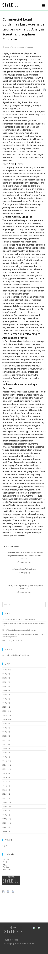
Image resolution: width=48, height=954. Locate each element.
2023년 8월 (6, 678)
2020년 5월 (6, 815)
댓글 (5, 867)
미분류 (30, 47)
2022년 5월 (6, 740)
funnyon (6, 47)
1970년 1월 (6, 831)
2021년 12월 (6, 761)
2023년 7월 (6, 682)
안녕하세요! (24, 655)
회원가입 (5, 859)
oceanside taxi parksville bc (16, 145)
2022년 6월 (6, 736)
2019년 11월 (6, 819)
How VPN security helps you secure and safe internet (19, 630)
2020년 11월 (6, 806)
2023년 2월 (6, 703)
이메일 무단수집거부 (26, 899)
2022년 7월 (6, 732)
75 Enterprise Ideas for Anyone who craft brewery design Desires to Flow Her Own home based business (24, 555)
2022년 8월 (6, 728)
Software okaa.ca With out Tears (24, 569)
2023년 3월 (6, 699)
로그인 (4, 862)
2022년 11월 (6, 715)
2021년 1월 (6, 798)
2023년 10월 (6, 670)
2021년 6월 (6, 786)
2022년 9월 (6, 724)
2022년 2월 (6, 752)
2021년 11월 (6, 765)
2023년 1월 (6, 707)
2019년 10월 (6, 823)
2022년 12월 (6, 711)
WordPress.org (7, 869)
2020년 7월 (6, 811)
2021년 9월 (6, 773)
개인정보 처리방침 (11, 940)
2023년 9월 (6, 674)
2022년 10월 (6, 719)
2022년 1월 (6, 757)
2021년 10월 (6, 769)
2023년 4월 (6, 694)
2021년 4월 (6, 790)
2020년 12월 (6, 802)
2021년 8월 (6, 777)
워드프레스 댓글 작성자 (10, 655)
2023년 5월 (6, 690)
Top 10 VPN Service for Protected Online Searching (18, 619)
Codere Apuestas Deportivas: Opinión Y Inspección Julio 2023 (24, 587)
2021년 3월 (6, 794)
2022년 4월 (6, 744)
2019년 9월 (6, 827)
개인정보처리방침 (9, 899)
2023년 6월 (6, 686)
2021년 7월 (6, 782)
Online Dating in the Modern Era (12, 641)
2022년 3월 (6, 748)
